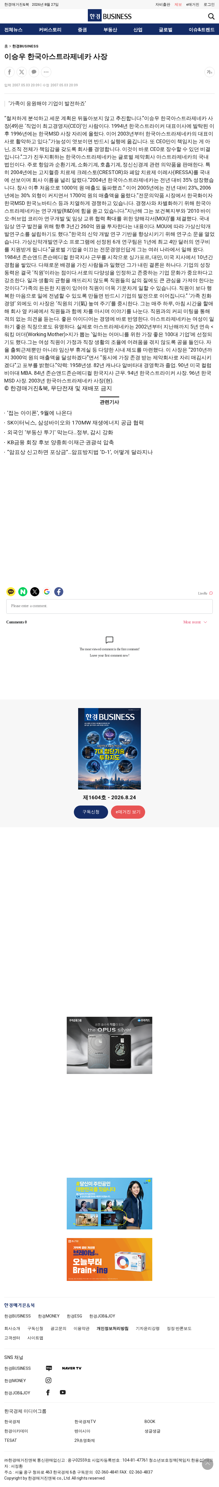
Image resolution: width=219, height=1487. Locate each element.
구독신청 (91, 811)
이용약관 (82, 1328)
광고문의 (58, 1328)
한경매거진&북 (16, 4)
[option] (109, 1045)
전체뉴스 (13, 29)
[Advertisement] (109, 921)
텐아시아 (82, 1431)
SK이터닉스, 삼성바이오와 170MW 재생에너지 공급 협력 (75, 422)
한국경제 (12, 1421)
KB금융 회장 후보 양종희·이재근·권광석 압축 (60, 442)
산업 (138, 29)
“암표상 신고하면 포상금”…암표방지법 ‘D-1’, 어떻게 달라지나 (80, 452)
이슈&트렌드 (202, 29)
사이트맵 (35, 1337)
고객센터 (12, 1337)
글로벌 (166, 29)
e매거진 (192, 4)
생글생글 (153, 1431)
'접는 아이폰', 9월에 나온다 (39, 413)
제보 (178, 4)
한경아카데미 (16, 1431)
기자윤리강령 (148, 1328)
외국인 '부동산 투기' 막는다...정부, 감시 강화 (60, 432)
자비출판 (162, 4)
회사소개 (12, 1328)
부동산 (110, 29)
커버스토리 (50, 29)
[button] (209, 4)
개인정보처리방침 (113, 1328)
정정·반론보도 (179, 1328)
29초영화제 (84, 1440)
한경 (17, 1316)
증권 (82, 29)
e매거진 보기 (128, 811)
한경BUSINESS (25, 46)
